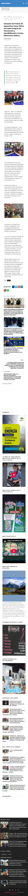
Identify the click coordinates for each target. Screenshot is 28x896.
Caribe (9, 16)
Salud (10, 854)
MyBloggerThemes (14, 894)
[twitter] (12, 890)
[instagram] (15, 890)
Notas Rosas (5, 3)
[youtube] (18, 890)
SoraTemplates (13, 892)
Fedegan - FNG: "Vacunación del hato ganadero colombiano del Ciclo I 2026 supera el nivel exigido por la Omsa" (18, 835)
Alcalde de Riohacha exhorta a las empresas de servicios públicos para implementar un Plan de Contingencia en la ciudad (13, 788)
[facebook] (9, 890)
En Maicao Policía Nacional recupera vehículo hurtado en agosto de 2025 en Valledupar (18, 882)
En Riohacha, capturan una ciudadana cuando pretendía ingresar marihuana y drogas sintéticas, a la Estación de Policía (13, 738)
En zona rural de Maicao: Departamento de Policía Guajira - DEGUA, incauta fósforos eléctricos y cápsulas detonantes (12, 729)
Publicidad (4, 854)
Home (5, 16)
